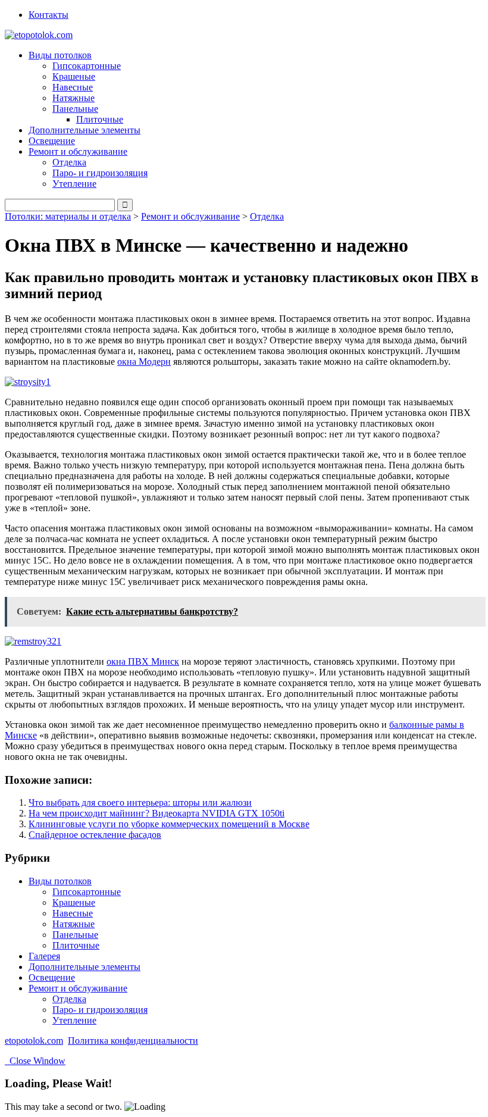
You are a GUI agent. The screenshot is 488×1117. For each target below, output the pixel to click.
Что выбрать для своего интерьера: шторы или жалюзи (140, 802)
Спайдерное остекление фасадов (95, 835)
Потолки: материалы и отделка (68, 216)
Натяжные (73, 98)
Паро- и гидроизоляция (100, 173)
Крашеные (73, 76)
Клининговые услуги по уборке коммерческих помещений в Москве (169, 824)
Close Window (35, 1061)
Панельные (75, 935)
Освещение (52, 141)
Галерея (44, 956)
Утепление (74, 184)
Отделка (69, 162)
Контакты (48, 15)
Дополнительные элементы (84, 130)
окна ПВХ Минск (143, 661)
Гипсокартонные (86, 66)
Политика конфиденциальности (133, 1040)
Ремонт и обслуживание (190, 216)
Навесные (72, 87)
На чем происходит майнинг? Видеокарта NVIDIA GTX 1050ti (156, 813)
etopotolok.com (34, 1040)
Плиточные (99, 119)
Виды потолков (60, 881)
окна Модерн (144, 361)
